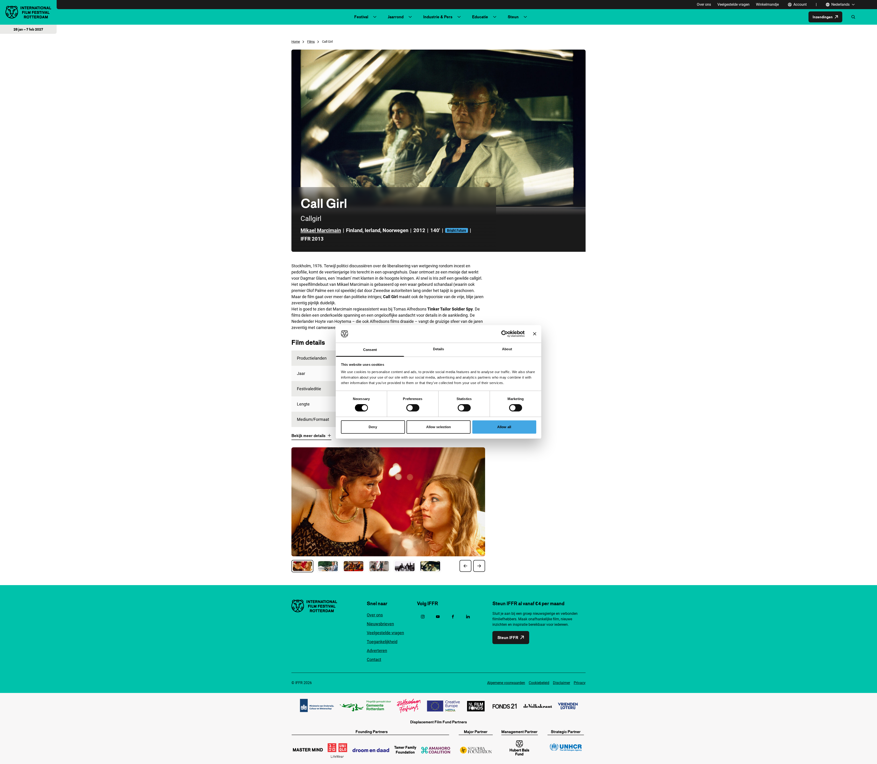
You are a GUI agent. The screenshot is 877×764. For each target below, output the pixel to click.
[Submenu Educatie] (494, 17)
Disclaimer (561, 683)
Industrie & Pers (437, 16)
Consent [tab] (370, 350)
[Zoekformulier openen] (853, 16)
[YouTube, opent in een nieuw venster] (438, 616)
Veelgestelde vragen (733, 4)
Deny (373, 427)
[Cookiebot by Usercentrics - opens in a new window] (505, 333)
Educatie (480, 16)
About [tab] (507, 349)
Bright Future (456, 230)
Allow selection (438, 427)
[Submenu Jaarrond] (410, 17)
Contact (374, 659)
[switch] (412, 407)
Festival (361, 16)
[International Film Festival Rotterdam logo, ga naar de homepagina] (28, 12)
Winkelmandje (767, 4)
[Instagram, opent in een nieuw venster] (422, 616)
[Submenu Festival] (374, 17)
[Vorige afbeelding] (465, 566)
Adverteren (377, 650)
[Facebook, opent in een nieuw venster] (453, 616)
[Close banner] (534, 333)
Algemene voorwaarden (506, 683)
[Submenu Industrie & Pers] (459, 17)
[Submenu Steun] (525, 17)
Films (311, 41)
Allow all (504, 427)
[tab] (302, 566)
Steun (513, 16)
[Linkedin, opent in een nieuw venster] (468, 616)
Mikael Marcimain (321, 230)
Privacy (580, 683)
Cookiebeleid (539, 683)
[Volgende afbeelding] (479, 566)
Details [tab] (438, 349)
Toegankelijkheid (382, 641)
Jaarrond (396, 16)
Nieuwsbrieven (380, 623)
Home (295, 41)
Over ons (704, 4)
